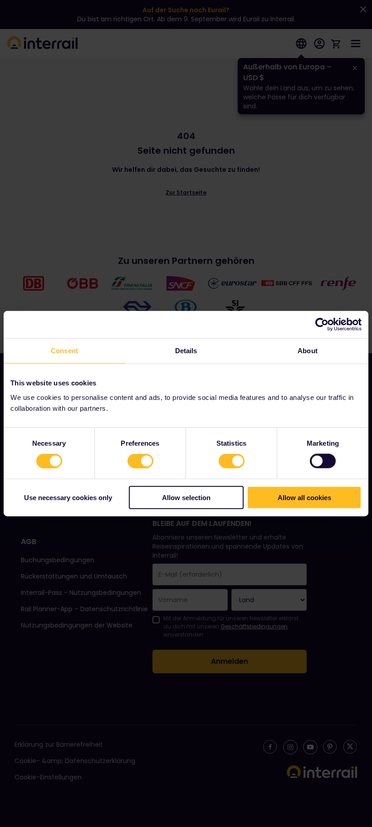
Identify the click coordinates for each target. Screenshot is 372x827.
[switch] (140, 461)
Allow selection (186, 497)
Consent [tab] (64, 351)
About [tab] (308, 351)
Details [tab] (186, 351)
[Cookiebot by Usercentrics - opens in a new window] (322, 324)
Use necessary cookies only (68, 497)
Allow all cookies (304, 497)
